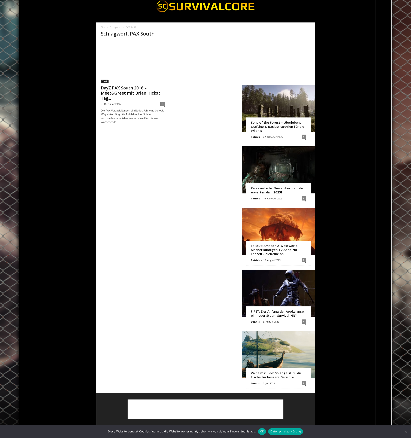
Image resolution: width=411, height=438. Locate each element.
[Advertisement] (278, 53)
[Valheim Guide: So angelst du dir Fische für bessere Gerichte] (278, 354)
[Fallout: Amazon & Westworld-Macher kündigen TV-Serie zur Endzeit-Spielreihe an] (278, 231)
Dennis (255, 321)
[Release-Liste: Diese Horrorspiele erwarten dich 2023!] (278, 169)
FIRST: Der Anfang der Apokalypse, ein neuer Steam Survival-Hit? (278, 313)
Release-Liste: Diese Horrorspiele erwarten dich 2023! (277, 190)
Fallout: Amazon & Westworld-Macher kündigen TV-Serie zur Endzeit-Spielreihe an (275, 249)
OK (262, 431)
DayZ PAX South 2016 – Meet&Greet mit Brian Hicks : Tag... (130, 93)
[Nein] (406, 431)
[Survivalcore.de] (205, 6)
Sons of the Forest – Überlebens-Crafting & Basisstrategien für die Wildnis (277, 126)
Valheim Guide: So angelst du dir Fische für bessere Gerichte (276, 375)
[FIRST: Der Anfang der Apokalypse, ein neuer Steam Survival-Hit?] (278, 293)
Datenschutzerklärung (285, 431)
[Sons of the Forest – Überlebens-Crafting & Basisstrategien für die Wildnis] (278, 108)
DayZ (104, 81)
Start (103, 27)
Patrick (255, 136)
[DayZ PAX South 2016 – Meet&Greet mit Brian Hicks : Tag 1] (133, 62)
